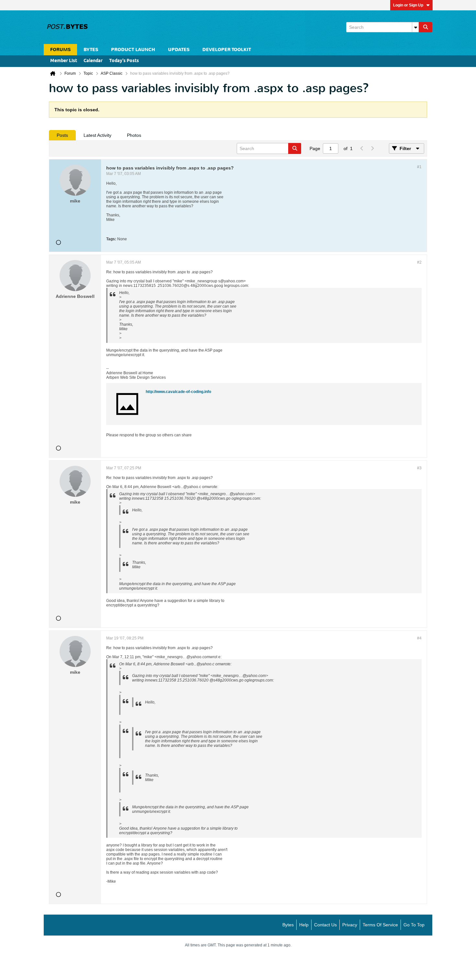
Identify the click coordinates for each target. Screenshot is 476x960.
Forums (60, 50)
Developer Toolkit (226, 50)
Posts (62, 135)
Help (304, 924)
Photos (134, 135)
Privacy (349, 924)
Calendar (93, 61)
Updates (178, 50)
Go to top (414, 924)
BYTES (91, 50)
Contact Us (325, 924)
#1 (419, 167)
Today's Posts (124, 61)
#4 (419, 638)
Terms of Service (380, 924)
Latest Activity (97, 135)
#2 (419, 262)
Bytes (288, 924)
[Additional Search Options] (415, 27)
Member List (63, 61)
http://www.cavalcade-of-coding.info (178, 391)
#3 (419, 468)
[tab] (62, 135)
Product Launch (133, 50)
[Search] (425, 27)
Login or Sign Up (408, 5)
